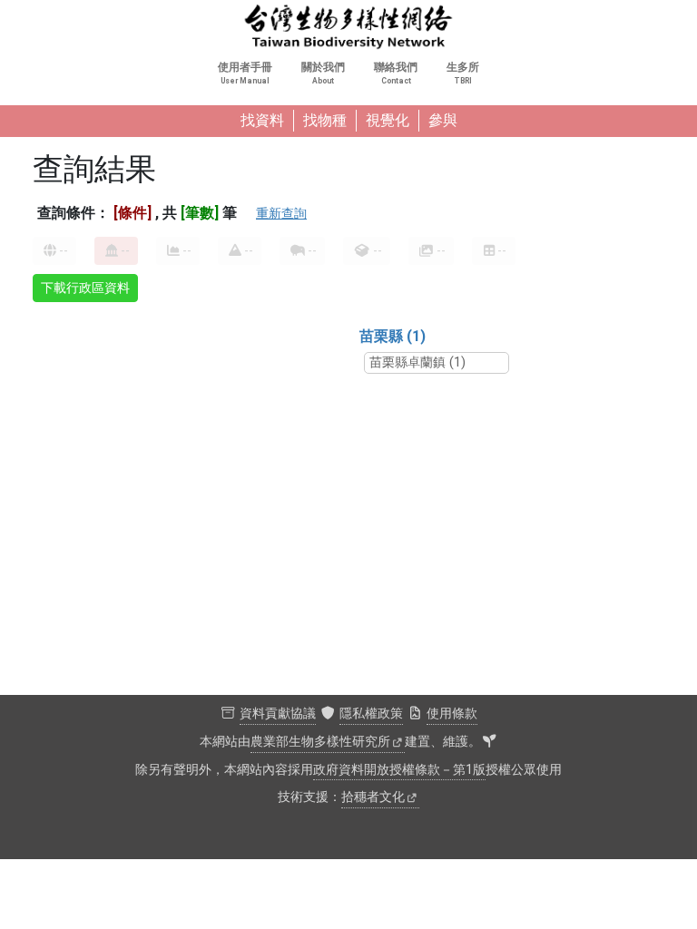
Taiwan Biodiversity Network (348, 27)
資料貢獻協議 (278, 713)
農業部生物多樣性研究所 (320, 741)
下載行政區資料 (85, 287)
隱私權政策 (371, 713)
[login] (489, 742)
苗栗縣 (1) (392, 336)
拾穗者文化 (373, 797)
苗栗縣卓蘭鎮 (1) (417, 362)
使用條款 (452, 713)
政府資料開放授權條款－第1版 (399, 769)
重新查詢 (281, 213)
